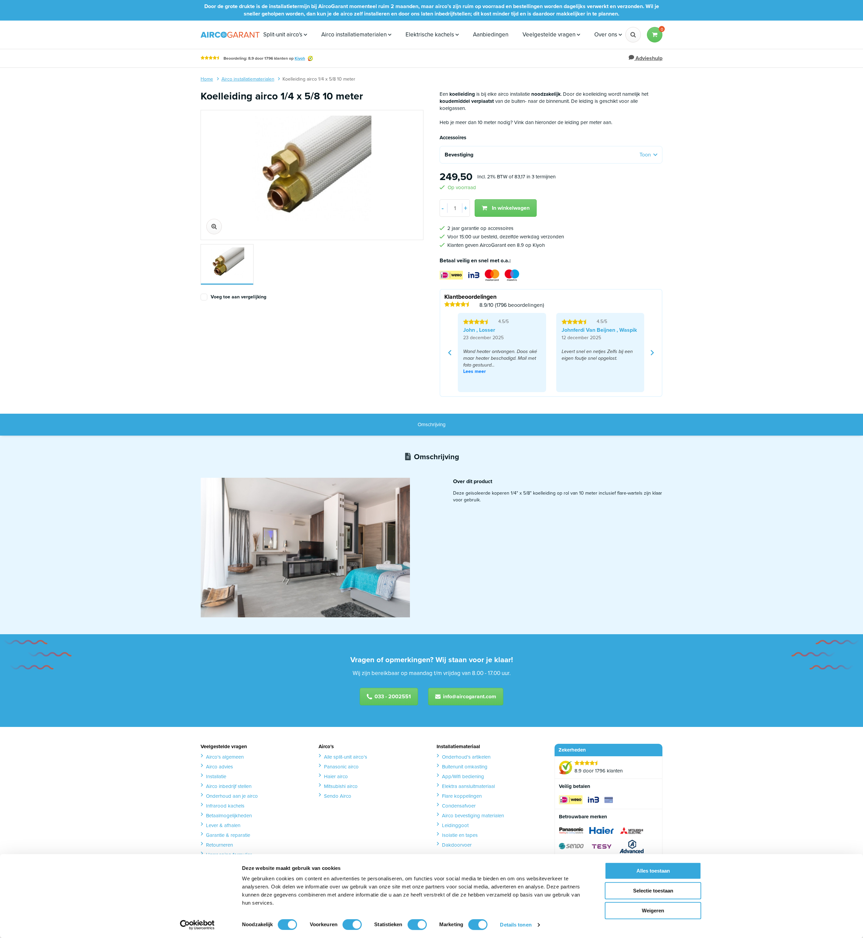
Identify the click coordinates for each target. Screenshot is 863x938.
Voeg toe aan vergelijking (238, 297)
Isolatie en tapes (460, 835)
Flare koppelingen (462, 796)
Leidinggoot (455, 825)
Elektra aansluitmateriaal (468, 786)
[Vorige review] (449, 352)
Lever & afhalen (223, 825)
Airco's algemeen (225, 757)
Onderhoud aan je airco (232, 796)
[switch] (352, 924)
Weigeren (653, 910)
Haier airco (336, 776)
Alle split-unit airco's (345, 757)
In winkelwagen (511, 208)
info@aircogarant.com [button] (469, 696)
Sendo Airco (337, 796)
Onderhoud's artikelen (466, 757)
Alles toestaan (653, 871)
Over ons (606, 34)
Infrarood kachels (225, 806)
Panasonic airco (341, 766)
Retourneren (219, 845)
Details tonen (515, 925)
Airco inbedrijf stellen (228, 786)
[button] (654, 34)
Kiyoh (300, 58)
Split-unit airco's (283, 34)
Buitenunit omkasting (464, 766)
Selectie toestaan (653, 890)
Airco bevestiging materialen (473, 815)
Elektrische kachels (430, 34)
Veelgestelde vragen (550, 34)
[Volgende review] (652, 352)
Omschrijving (432, 424)
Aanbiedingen (490, 34)
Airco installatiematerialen (354, 34)
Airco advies (219, 766)
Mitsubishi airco (341, 786)
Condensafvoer (459, 806)
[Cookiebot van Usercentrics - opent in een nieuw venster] (197, 925)
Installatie (216, 776)
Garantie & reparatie (228, 835)
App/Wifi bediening (463, 776)
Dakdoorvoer (457, 845)
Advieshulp (648, 58)
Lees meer (474, 371)
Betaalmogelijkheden (229, 815)
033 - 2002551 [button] (393, 696)
